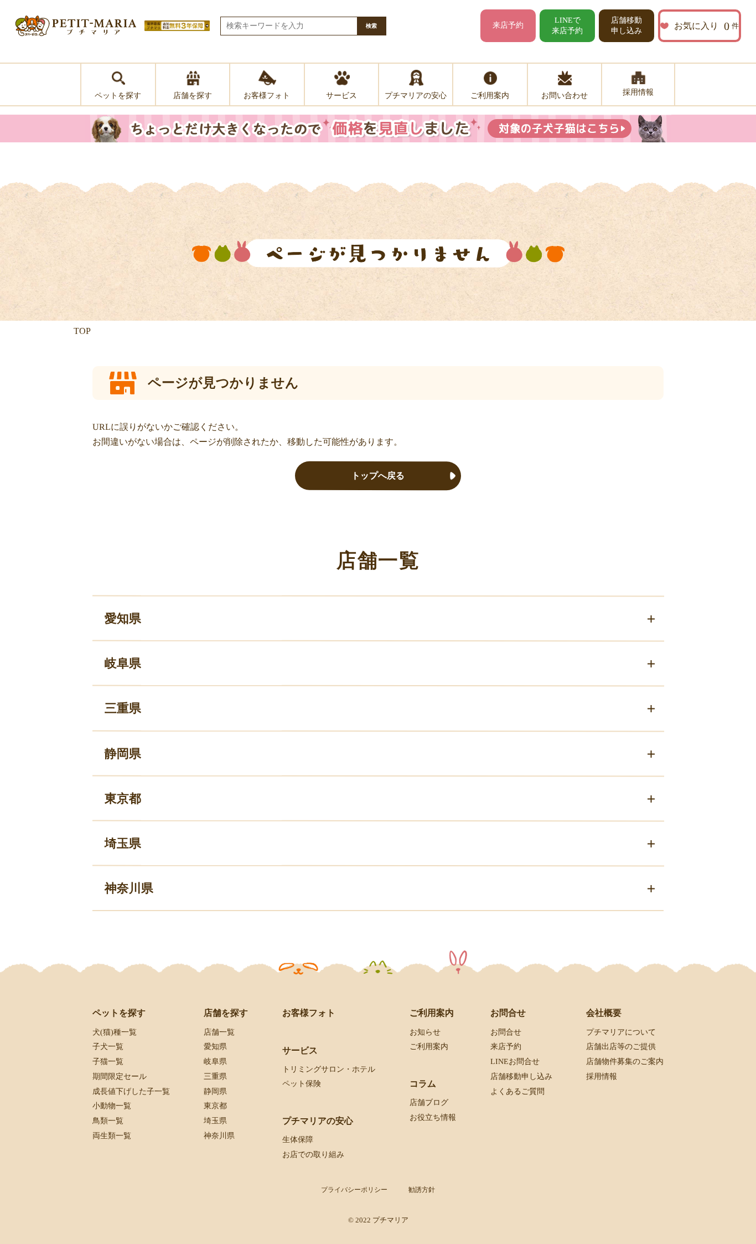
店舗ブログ (429, 1102)
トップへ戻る (378, 475)
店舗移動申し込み (626, 25)
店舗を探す (226, 1012)
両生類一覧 (111, 1136)
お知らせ (425, 1031)
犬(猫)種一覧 (114, 1031)
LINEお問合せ (515, 1061)
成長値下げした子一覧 (131, 1091)
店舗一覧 (219, 1031)
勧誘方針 (421, 1190)
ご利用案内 (429, 1046)
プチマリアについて (621, 1031)
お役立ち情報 (433, 1117)
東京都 (215, 1106)
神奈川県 (219, 1136)
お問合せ (505, 1031)
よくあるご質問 (517, 1091)
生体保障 (297, 1139)
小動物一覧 (111, 1106)
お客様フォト (308, 1012)
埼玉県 (215, 1121)
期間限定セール (119, 1076)
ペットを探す (119, 1012)
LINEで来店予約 (567, 25)
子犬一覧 (107, 1046)
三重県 (215, 1076)
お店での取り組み (313, 1154)
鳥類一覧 (107, 1121)
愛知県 (215, 1046)
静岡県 (215, 1091)
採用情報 (601, 1076)
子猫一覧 (107, 1061)
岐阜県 (215, 1061)
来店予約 (508, 25)
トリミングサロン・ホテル (328, 1069)
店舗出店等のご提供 (621, 1046)
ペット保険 (301, 1083)
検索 (371, 26)
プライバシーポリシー (354, 1190)
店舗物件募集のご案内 (625, 1061)
